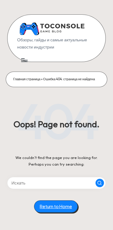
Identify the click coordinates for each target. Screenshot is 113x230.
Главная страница (26, 79)
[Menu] (24, 60)
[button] (100, 183)
